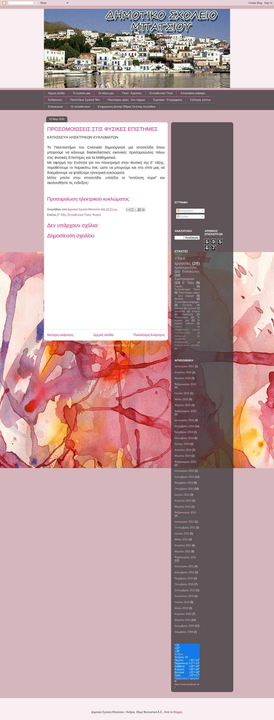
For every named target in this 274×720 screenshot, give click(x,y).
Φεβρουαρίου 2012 (185, 512)
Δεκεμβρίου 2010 (184, 572)
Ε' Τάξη (61, 214)
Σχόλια (183, 216)
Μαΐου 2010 (181, 608)
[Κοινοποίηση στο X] (136, 210)
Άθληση (179, 308)
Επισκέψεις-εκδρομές (193, 93)
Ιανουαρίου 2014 (184, 470)
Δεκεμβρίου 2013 (184, 476)
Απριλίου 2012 (183, 500)
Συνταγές (187, 305)
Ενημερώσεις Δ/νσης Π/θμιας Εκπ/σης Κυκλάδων (127, 106)
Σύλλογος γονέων (200, 99)
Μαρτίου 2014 (183, 455)
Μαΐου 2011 (181, 539)
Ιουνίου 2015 (182, 393)
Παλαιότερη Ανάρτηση (149, 335)
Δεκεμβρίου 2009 (184, 625)
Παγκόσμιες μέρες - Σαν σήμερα (126, 99)
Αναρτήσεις (186, 210)
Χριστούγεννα (184, 279)
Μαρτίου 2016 (183, 378)
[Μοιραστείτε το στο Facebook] (139, 210)
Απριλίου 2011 (183, 545)
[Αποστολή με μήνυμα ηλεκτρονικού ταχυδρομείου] (128, 210)
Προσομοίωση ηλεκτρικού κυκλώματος (88, 199)
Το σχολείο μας (81, 93)
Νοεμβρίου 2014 (184, 432)
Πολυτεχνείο (181, 317)
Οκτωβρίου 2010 (184, 584)
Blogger (177, 712)
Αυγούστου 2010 (184, 596)
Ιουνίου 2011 (182, 533)
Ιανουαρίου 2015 (184, 420)
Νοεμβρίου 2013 (184, 482)
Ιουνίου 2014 (182, 443)
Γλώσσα (178, 326)
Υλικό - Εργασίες (132, 93)
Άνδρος (179, 654)
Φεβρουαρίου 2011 (185, 557)
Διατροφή (180, 311)
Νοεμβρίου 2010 (184, 578)
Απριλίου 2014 (183, 449)
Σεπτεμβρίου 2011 (185, 527)
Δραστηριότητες (186, 267)
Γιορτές (179, 286)
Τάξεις (197, 345)
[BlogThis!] (132, 210)
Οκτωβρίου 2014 (184, 438)
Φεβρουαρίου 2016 (185, 384)
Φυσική (96, 214)
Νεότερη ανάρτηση (60, 335)
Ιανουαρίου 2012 (184, 521)
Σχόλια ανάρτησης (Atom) (114, 345)
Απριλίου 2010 (183, 613)
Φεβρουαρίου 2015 (185, 411)
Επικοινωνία (55, 106)
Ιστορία (196, 311)
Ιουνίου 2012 (182, 494)
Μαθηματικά (180, 336)
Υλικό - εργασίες (187, 261)
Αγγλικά (192, 308)
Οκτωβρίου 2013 (184, 488)
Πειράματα (187, 314)
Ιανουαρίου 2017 (184, 366)
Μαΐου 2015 (181, 399)
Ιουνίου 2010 (182, 602)
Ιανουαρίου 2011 (184, 566)
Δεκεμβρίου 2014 (184, 426)
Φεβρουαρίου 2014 (185, 461)
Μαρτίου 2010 (183, 620)
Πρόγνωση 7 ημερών (187, 678)
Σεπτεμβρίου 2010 (185, 590)
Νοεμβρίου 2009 (184, 631)
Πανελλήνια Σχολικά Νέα (85, 99)
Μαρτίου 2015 (183, 405)
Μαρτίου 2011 (182, 551)
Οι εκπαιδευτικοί (80, 106)
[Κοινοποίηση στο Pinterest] (143, 210)
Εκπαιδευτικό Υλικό (161, 93)
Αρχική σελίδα (56, 93)
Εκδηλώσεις (55, 99)
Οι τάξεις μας (106, 93)
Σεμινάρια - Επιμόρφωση (167, 99)
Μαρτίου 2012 (183, 506)
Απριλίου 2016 (183, 372)
